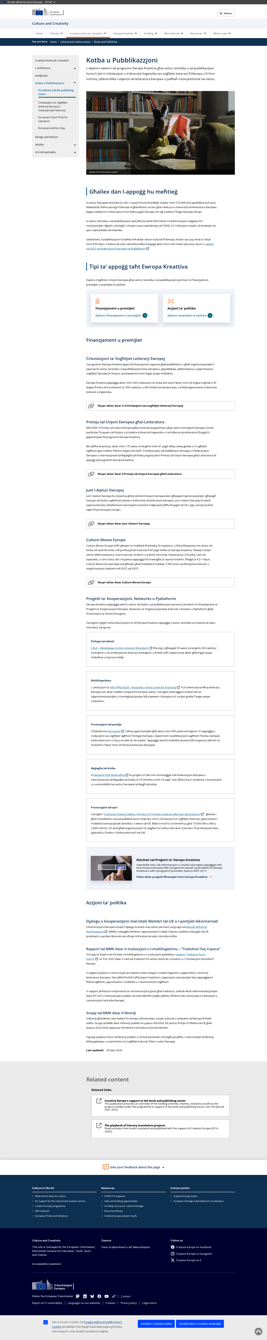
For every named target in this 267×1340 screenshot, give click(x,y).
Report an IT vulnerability (47, 1303)
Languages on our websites (84, 1303)
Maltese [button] (228, 13)
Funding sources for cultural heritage (123, 1205)
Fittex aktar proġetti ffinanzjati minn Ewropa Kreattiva (172, 876)
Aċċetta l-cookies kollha (156, 1323)
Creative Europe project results (120, 1215)
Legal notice (149, 1303)
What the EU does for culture (50, 1196)
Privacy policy (129, 1303)
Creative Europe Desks (185, 1196)
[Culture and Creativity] (50, 11)
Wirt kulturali (42, 1210)
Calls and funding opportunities (121, 1201)
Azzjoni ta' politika (181, 308)
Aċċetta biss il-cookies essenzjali (200, 1323)
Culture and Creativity (46, 1240)
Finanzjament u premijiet (115, 308)
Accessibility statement (46, 1263)
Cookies (110, 1303)
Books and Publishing (105, 41)
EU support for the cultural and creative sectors (60, 1201)
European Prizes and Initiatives (51, 1215)
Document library (113, 1210)
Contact (125, 1296)
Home (39, 33)
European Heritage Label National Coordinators (199, 1201)
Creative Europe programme (50, 1205)
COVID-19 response (114, 1196)
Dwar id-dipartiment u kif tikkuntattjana (126, 1247)
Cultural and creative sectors (75, 41)
